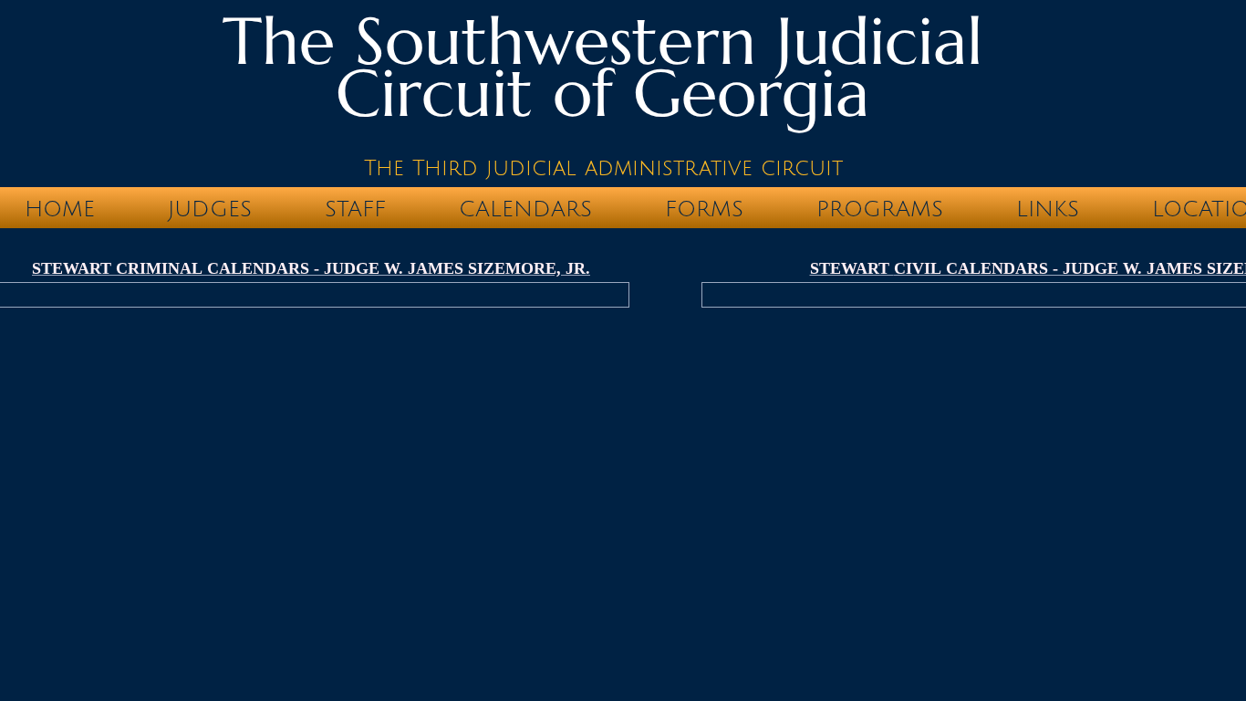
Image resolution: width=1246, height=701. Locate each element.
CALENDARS (525, 209)
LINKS (1047, 209)
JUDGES (210, 209)
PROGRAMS (879, 209)
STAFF (355, 209)
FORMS (704, 209)
